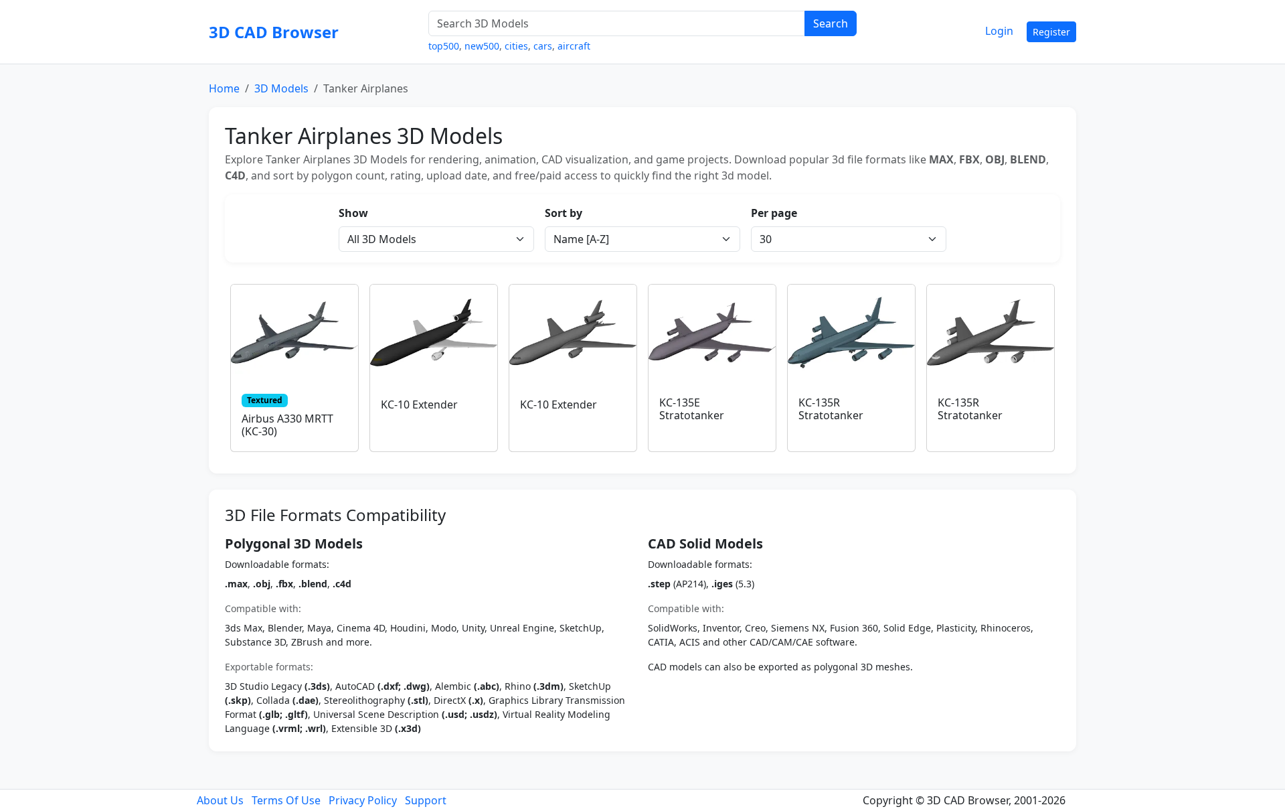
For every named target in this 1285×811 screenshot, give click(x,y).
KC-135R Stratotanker (830, 409)
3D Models (281, 88)
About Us (220, 800)
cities (516, 46)
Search (830, 23)
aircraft (574, 46)
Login (999, 30)
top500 (443, 46)
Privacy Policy (363, 800)
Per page (774, 213)
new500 (481, 46)
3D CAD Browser (274, 32)
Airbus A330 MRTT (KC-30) (287, 425)
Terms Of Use (286, 800)
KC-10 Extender (419, 404)
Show (353, 213)
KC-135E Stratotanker (691, 409)
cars (542, 46)
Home (224, 88)
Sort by (563, 213)
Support (425, 800)
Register (1051, 31)
